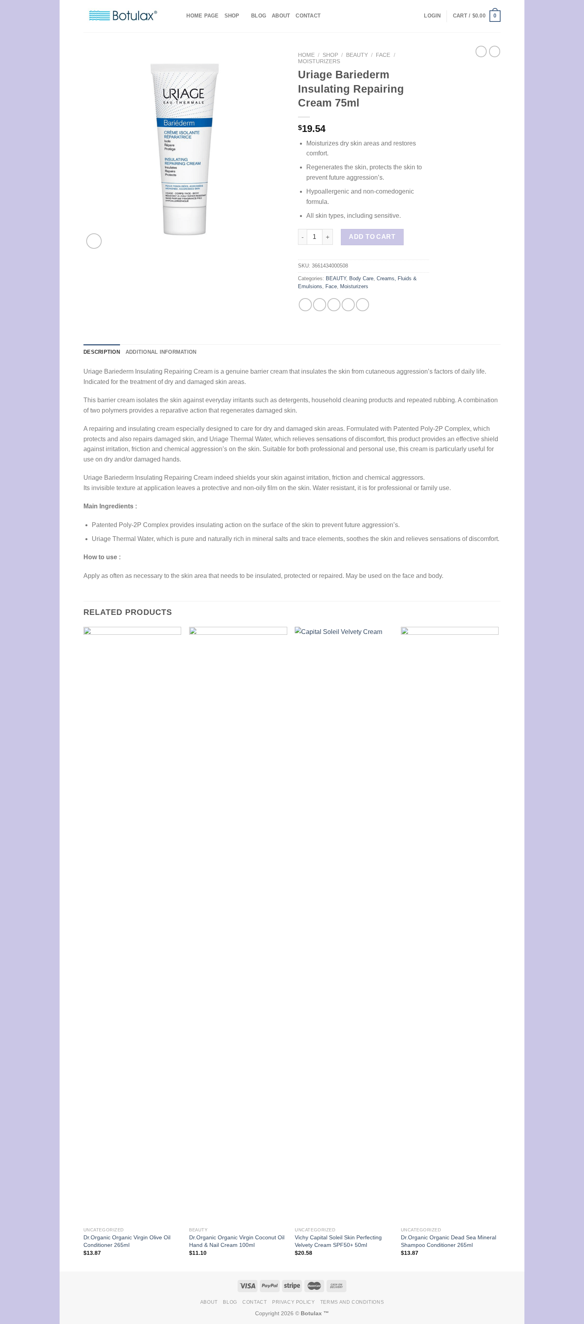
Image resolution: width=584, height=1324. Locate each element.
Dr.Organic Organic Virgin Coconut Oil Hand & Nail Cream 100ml (236, 1241)
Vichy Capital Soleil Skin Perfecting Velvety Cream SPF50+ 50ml (338, 1241)
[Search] (178, 15)
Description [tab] (101, 352)
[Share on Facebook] (305, 304)
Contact (308, 16)
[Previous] (84, 948)
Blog (258, 16)
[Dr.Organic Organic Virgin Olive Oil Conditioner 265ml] (132, 925)
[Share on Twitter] (319, 304)
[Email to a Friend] (333, 304)
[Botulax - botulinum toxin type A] (123, 16)
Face (383, 55)
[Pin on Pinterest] (348, 304)
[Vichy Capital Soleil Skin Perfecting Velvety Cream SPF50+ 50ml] (344, 925)
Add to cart (372, 236)
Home (306, 55)
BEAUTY (357, 55)
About (281, 16)
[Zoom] (94, 241)
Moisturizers (319, 61)
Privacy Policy (293, 1302)
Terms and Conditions (352, 1302)
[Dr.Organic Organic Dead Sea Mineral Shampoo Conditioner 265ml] (450, 925)
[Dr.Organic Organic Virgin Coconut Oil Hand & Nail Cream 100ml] (238, 925)
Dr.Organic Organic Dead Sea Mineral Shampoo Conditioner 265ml (448, 1241)
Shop (232, 16)
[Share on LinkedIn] (362, 304)
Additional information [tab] (161, 352)
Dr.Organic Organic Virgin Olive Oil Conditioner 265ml (126, 1241)
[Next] (498, 948)
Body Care (361, 278)
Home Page (202, 16)
